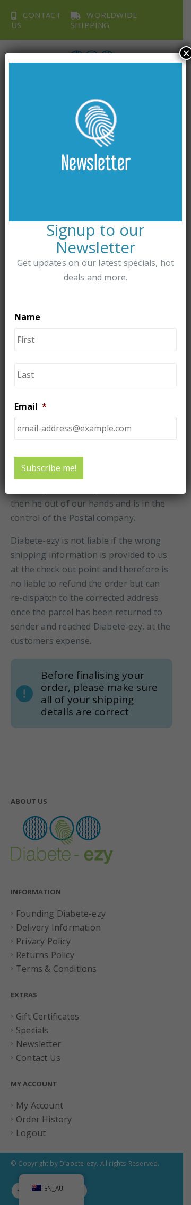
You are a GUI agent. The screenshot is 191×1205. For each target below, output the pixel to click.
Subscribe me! (48, 468)
